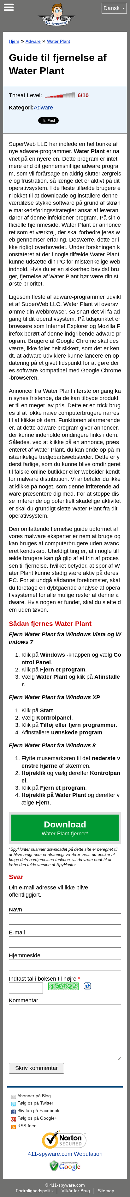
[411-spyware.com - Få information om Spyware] (56, 14)
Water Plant (58, 41)
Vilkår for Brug (76, 1190)
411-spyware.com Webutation (65, 1154)
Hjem (14, 41)
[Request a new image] (87, 986)
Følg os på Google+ (37, 1118)
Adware (33, 41)
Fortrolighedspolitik (35, 1190)
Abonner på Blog (34, 1095)
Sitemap (106, 1190)
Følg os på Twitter (35, 1102)
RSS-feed (27, 1125)
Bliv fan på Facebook (38, 1110)
